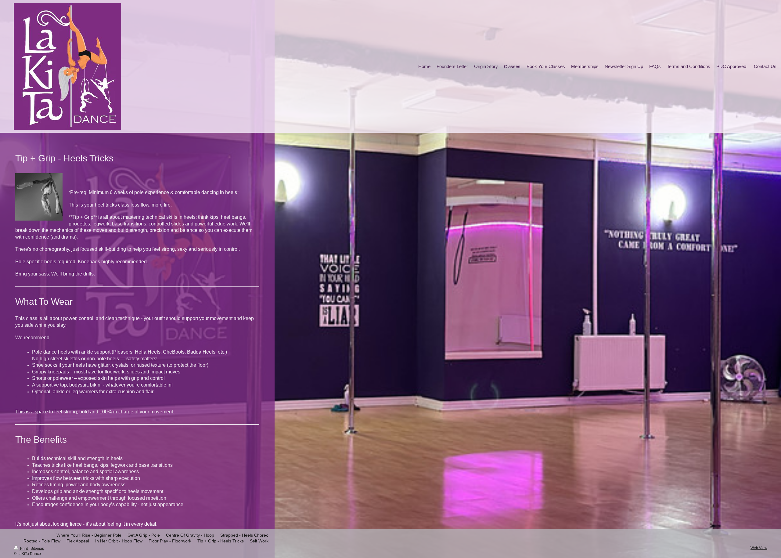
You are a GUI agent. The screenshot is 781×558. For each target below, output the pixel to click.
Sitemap (37, 548)
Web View (758, 548)
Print (24, 548)
